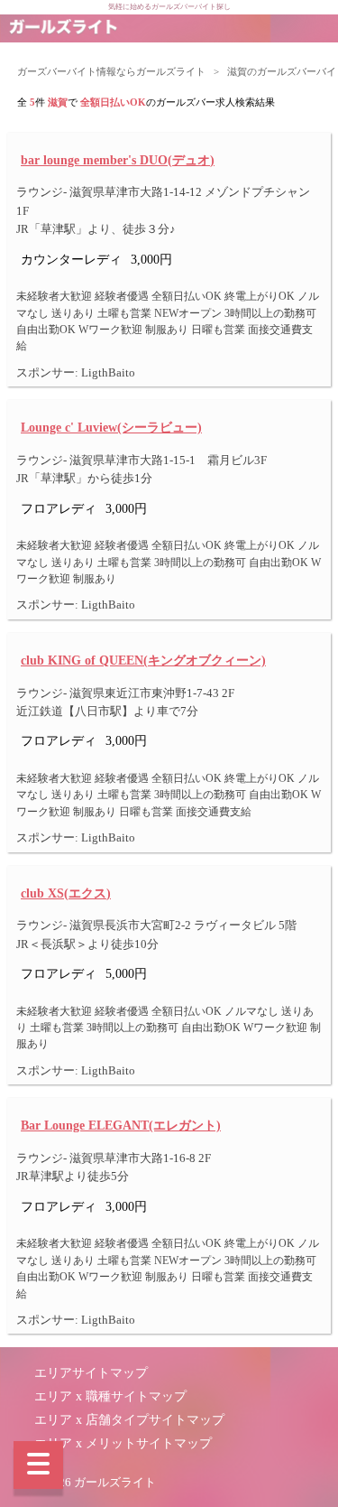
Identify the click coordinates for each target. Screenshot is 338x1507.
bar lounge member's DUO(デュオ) (118, 160)
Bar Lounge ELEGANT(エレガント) (121, 1125)
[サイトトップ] (63, 28)
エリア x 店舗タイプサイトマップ (129, 1420)
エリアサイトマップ (91, 1373)
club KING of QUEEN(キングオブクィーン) (143, 660)
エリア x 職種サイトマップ (110, 1396)
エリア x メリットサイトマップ (123, 1443)
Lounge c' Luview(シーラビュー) (111, 427)
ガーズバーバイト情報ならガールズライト (111, 71)
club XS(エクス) (66, 893)
